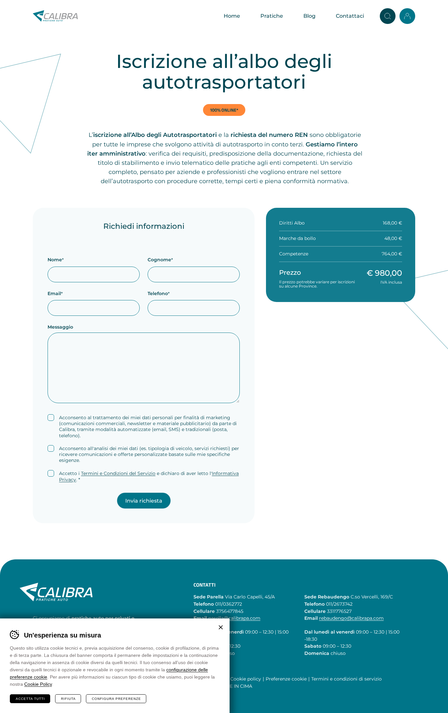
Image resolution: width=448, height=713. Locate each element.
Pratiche (271, 16)
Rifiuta (68, 699)
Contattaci (350, 16)
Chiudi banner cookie (220, 627)
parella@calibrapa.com (234, 618)
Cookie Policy (38, 684)
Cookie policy (245, 679)
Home (232, 16)
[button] (388, 16)
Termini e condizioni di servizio (346, 679)
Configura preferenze (116, 699)
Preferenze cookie (286, 679)
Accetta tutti (30, 699)
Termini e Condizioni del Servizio (118, 473)
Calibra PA (55, 16)
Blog (309, 16)
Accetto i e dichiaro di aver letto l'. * (149, 477)
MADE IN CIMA (235, 686)
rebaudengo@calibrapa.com (351, 618)
